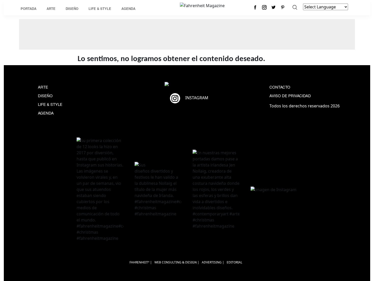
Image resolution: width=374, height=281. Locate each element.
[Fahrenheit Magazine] (187, 84)
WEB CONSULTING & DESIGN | (176, 262)
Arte (51, 8)
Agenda (128, 8)
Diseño (72, 8)
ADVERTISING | (213, 262)
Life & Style (100, 8)
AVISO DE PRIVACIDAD (290, 95)
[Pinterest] (282, 7)
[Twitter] (273, 7)
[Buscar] (295, 7)
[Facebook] (255, 7)
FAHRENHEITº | (141, 262)
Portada (28, 8)
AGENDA (46, 113)
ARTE (43, 87)
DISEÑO (45, 95)
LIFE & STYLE (50, 104)
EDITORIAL (234, 262)
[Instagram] (264, 7)
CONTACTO (279, 87)
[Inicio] (202, 5)
